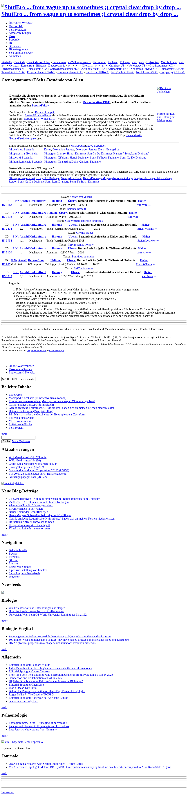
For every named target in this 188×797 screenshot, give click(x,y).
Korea (47, 149)
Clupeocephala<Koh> (70, 72)
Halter (142, 200)
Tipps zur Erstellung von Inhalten (28, 570)
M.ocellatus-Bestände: (22, 149)
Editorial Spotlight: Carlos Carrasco (29, 671)
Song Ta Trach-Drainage (104, 157)
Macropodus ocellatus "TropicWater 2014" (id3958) (39, 470)
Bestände (14, 39)
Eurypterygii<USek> (172, 72)
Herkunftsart (37, 200)
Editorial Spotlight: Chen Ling (26, 684)
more (4, 433)
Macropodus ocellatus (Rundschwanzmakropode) (37, 398)
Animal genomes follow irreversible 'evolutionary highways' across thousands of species (60, 636)
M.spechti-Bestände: (21, 157)
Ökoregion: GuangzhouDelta (61, 161)
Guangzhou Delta (71, 178)
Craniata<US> (117, 65)
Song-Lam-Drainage (57, 181)
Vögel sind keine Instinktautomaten (29, 528)
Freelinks (14, 556)
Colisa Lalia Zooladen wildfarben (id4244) (33, 463)
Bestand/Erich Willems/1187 (40, 118)
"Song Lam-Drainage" (136, 153)
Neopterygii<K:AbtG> (144, 68)
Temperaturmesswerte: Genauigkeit (29, 525)
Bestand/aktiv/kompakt (22, 138)
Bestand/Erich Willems (38, 115)
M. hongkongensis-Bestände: (26, 161)
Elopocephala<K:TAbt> (41, 72)
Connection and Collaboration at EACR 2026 (35, 678)
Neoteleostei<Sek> (147, 72)
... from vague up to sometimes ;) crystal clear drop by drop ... (89, 14)
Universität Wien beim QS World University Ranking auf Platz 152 (48, 614)
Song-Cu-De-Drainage (31, 181)
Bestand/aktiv (40, 105)
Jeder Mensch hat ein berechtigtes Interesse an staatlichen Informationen (50, 668)
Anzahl (23, 200)
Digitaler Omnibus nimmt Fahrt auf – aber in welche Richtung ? (46, 681)
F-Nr (15, 200)
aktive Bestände (95, 145)
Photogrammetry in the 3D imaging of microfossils (38, 722)
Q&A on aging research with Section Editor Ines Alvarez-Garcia (46, 763)
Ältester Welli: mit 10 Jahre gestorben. (31, 505)
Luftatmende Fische (20, 424)
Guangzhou (113, 149)
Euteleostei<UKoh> (97, 72)
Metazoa (14, 65)
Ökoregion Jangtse (63, 149)
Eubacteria (99, 62)
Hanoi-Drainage (76, 153)
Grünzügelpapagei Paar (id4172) (28, 476)
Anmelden (15, 56)
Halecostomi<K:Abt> (172, 68)
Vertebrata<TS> (138, 65)
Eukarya (125, 62)
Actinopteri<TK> (118, 68)
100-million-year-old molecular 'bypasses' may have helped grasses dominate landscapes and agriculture (69, 639)
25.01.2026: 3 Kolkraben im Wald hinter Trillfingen (39, 502)
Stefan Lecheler (146, 240)
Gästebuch (15, 46)
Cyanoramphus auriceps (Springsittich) (31, 404)
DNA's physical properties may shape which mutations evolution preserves (52, 643)
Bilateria (41, 65)
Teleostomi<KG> (37, 68)
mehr (4, 534)
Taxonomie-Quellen (20, 369)
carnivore (142, 204)
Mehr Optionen (21, 441)
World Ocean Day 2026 (23, 687)
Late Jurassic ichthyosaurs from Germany (33, 729)
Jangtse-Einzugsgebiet (147, 178)
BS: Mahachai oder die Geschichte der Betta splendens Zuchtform (47, 414)
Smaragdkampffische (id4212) (26, 467)
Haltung (57, 200)
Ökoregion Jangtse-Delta (90, 149)
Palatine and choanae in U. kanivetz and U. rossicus (39, 726)
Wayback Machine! (36, 350)
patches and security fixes (23, 701)
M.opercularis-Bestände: (23, 153)
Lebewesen (59, 62)
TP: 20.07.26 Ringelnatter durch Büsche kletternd (37, 473)
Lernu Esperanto (33, 741)
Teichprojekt (16, 26)
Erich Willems (145, 228)
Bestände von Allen (38, 62)
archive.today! (56, 350)
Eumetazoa (27, 65)
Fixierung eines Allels (21, 417)
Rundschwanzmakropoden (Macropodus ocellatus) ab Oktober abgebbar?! (52, 401)
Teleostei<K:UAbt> (13, 72)
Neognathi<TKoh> (122, 72)
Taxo (12, 36)
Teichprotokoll (17, 29)
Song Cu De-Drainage (133, 157)
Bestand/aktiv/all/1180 (96, 102)
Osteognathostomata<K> (64, 68)
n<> (134, 62)
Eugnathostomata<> (13, 68)
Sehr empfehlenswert (21, 52)
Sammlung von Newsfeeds (24, 573)
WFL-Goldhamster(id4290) (25, 460)
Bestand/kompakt (45, 112)
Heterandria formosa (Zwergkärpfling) (31, 411)
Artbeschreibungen (20, 32)
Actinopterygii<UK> (93, 68)
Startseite (6, 62)
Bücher (13, 553)
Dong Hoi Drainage (47, 178)
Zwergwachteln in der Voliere (26, 508)
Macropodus (78, 145)
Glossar (13, 560)
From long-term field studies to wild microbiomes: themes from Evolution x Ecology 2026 (61, 674)
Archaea (113, 62)
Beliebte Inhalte (18, 550)
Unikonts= (152, 62)
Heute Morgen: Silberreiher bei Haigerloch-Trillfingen (40, 515)
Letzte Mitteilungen (20, 566)
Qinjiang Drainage (90, 161)
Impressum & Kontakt (22, 372)
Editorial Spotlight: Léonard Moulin (29, 664)
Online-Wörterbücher (21, 365)
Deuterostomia (56, 65)
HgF (11, 42)
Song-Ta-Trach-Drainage (84, 181)
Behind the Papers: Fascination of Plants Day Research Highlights (47, 691)
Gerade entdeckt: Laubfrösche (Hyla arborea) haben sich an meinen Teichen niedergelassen (62, 407)
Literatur (14, 563)
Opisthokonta (169, 62)
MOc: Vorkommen (20, 421)
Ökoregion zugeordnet (22, 178)
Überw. (72, 200)
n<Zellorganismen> (79, 62)
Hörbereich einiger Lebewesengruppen (31, 521)
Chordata (87, 65)
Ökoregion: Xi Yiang (56, 157)
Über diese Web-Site (21, 23)
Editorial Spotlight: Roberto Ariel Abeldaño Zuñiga (38, 697)
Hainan (117, 153)
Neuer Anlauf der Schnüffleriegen (28, 511)
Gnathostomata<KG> (162, 65)
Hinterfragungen (18, 49)
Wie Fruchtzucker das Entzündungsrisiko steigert (37, 608)
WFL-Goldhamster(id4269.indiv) (28, 457)
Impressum (7, 792)
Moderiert (14, 576)
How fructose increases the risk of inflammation (36, 611)
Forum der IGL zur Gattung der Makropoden (166, 117)
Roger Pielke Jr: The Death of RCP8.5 (31, 694)
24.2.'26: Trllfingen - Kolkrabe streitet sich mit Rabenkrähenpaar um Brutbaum (54, 498)
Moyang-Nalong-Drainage (117, 178)
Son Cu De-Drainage (99, 153)
